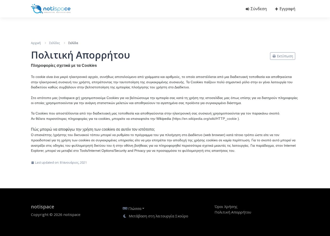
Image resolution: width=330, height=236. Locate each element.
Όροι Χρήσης (226, 206)
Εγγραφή (287, 8)
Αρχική (36, 43)
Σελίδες (54, 43)
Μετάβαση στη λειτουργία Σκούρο (158, 215)
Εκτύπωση (284, 56)
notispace (42, 206)
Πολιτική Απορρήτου (233, 212)
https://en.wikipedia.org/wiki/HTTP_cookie (205, 119)
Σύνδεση (258, 8)
